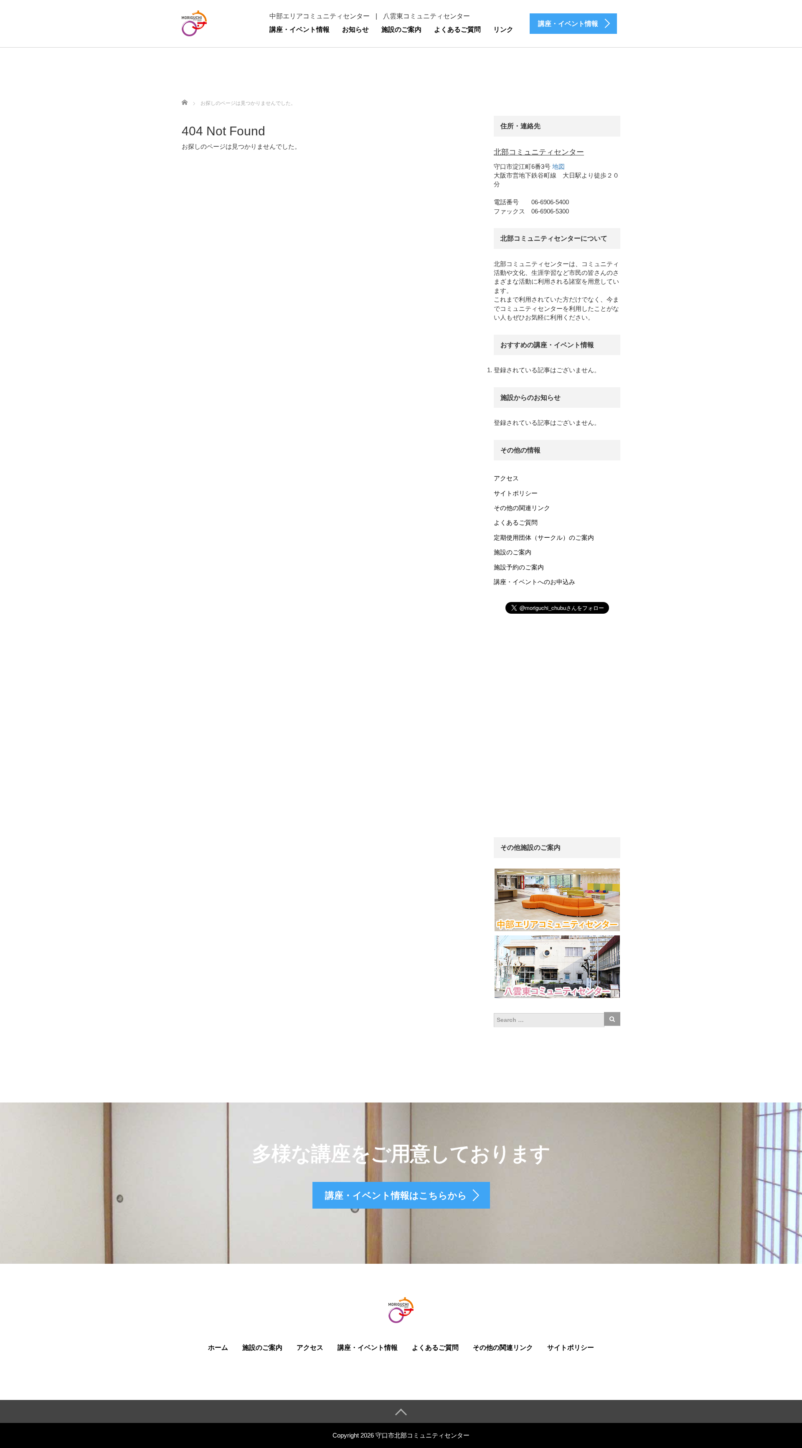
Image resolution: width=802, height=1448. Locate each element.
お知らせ (355, 29)
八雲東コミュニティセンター (426, 16)
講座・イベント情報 (299, 29)
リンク (503, 29)
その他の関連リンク (522, 507)
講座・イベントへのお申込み (534, 581)
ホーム (218, 1347)
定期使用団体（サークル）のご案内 (544, 537)
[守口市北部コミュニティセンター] (194, 22)
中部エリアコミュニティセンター (319, 16)
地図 (558, 166)
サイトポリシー (516, 493)
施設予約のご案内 (519, 567)
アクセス (506, 478)
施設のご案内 (401, 29)
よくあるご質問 (457, 29)
